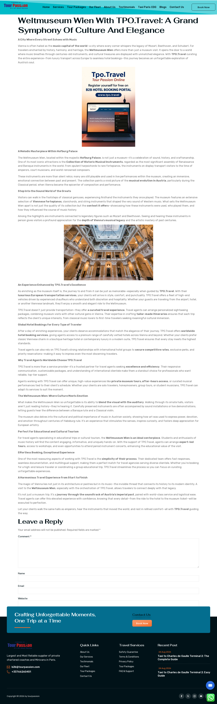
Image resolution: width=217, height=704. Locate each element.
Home (46, 7)
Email (21, 585)
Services (58, 7)
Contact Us (177, 7)
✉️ (210, 685)
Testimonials (127, 7)
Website (22, 598)
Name (21, 573)
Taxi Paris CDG (147, 7)
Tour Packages (76, 7)
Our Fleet (95, 7)
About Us (109, 7)
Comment (24, 536)
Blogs (162, 7)
